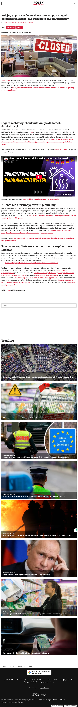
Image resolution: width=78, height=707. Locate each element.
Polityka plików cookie (70, 705)
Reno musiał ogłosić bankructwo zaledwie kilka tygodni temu (36, 278)
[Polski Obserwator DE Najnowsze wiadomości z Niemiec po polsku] (39, 3)
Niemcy (19, 27)
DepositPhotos (44, 688)
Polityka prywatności (57, 705)
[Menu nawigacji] (3, 3)
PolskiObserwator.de (61, 149)
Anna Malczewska (10, 22)
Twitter (30, 666)
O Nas (4, 666)
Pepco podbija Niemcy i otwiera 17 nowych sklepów (40, 199)
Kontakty (12, 666)
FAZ (31, 132)
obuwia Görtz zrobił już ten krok (47, 275)
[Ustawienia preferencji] (76, 530)
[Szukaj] (75, 3)
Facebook (21, 666)
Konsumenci (11, 27)
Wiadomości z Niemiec (25, 22)
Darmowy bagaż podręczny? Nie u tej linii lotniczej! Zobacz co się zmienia (31, 263)
